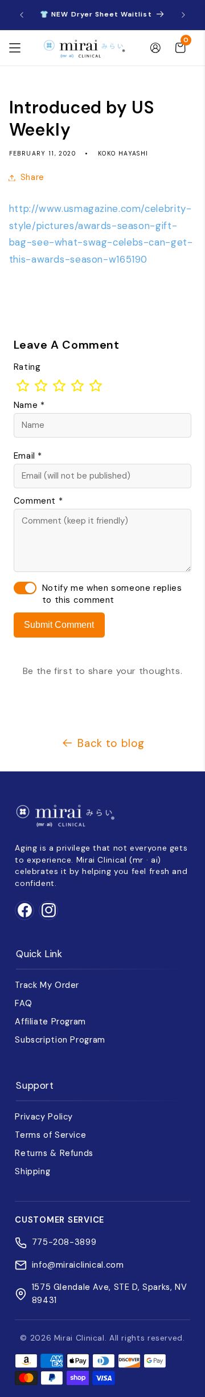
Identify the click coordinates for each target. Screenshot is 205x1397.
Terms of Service (50, 1135)
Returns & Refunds (54, 1153)
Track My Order (47, 985)
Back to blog (111, 743)
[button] (15, 48)
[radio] (23, 385)
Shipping (32, 1171)
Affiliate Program (50, 1021)
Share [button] (32, 177)
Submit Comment (59, 625)
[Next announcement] (183, 14)
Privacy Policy (44, 1116)
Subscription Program (60, 1039)
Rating (27, 367)
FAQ (23, 1003)
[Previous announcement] (21, 14)
